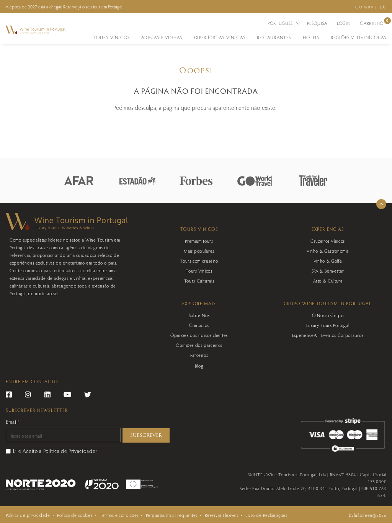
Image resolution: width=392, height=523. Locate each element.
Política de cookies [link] (74, 515)
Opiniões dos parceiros (199, 345)
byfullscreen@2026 (367, 515)
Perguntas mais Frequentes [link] (172, 515)
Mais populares (199, 251)
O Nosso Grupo (327, 315)
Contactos (199, 325)
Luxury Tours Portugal (327, 325)
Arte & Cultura (328, 281)
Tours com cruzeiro (199, 261)
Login (344, 23)
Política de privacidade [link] (28, 515)
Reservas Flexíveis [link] (221, 515)
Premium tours (199, 241)
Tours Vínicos (199, 271)
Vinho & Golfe (328, 261)
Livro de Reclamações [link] (266, 515)
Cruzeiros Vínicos (327, 241)
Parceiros (199, 355)
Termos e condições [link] (119, 515)
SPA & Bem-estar (328, 271)
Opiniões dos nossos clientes (199, 335)
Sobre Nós (199, 315)
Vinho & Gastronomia (328, 251)
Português (281, 23)
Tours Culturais (199, 281)
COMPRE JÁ (370, 7)
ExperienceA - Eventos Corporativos (328, 335)
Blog (199, 366)
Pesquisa (317, 23)
